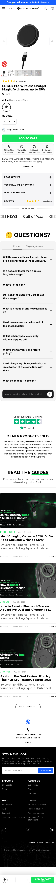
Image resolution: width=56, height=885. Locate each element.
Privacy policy (36, 813)
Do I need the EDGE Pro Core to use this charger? (23, 296)
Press (30, 789)
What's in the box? (14, 284)
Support (6, 813)
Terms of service (37, 804)
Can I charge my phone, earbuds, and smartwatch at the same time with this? (25, 367)
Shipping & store (34, 246)
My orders (7, 804)
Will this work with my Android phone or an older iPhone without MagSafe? (25, 259)
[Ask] (49, 394)
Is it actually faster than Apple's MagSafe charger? (22, 272)
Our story (33, 785)
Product (17, 246)
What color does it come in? (19, 380)
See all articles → (28, 707)
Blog (4, 789)
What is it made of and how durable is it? (25, 310)
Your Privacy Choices (13, 817)
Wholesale (7, 785)
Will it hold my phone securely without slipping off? (20, 338)
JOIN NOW (46, 770)
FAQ (4, 809)
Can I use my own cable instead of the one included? (23, 324)
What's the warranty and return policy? (21, 351)
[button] (52, 41)
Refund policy (35, 809)
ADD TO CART (28, 138)
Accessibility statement (35, 818)
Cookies (32, 793)
